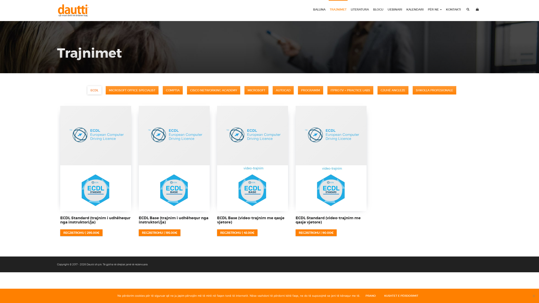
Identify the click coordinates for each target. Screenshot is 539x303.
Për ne (434, 9)
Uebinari (395, 9)
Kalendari (415, 9)
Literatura (360, 9)
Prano (371, 296)
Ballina (319, 9)
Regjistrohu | (81, 233)
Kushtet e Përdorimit (401, 296)
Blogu (378, 9)
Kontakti (453, 9)
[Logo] (75, 10)
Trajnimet (338, 9)
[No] (534, 296)
